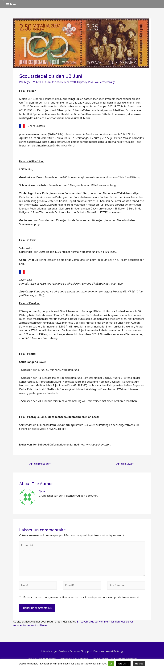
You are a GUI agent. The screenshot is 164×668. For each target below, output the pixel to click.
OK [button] (111, 664)
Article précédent (38, 463)
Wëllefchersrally (105, 82)
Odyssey (82, 82)
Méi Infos (139, 664)
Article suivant (127, 463)
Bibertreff (70, 82)
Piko (91, 82)
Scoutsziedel (54, 82)
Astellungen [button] (123, 664)
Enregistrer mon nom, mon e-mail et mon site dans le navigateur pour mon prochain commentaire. (82, 597)
